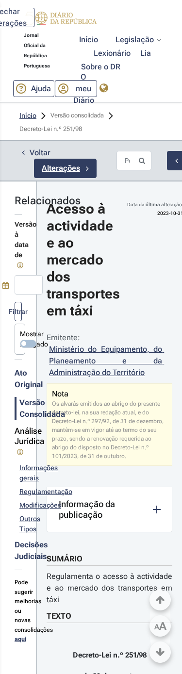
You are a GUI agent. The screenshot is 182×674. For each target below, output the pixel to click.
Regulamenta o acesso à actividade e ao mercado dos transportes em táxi (109, 588)
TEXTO (59, 616)
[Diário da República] (60, 21)
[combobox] (29, 285)
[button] (60, 20)
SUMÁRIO (65, 558)
